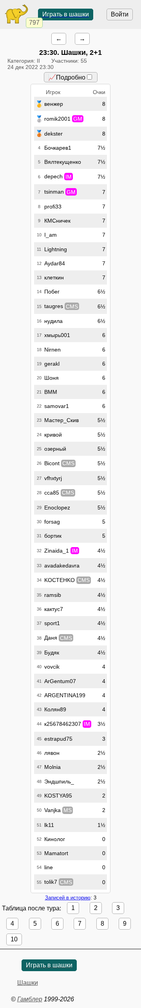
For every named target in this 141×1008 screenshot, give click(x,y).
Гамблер (29, 999)
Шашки (27, 982)
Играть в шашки (65, 14)
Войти (119, 14)
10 (14, 939)
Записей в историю (67, 898)
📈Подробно (66, 77)
